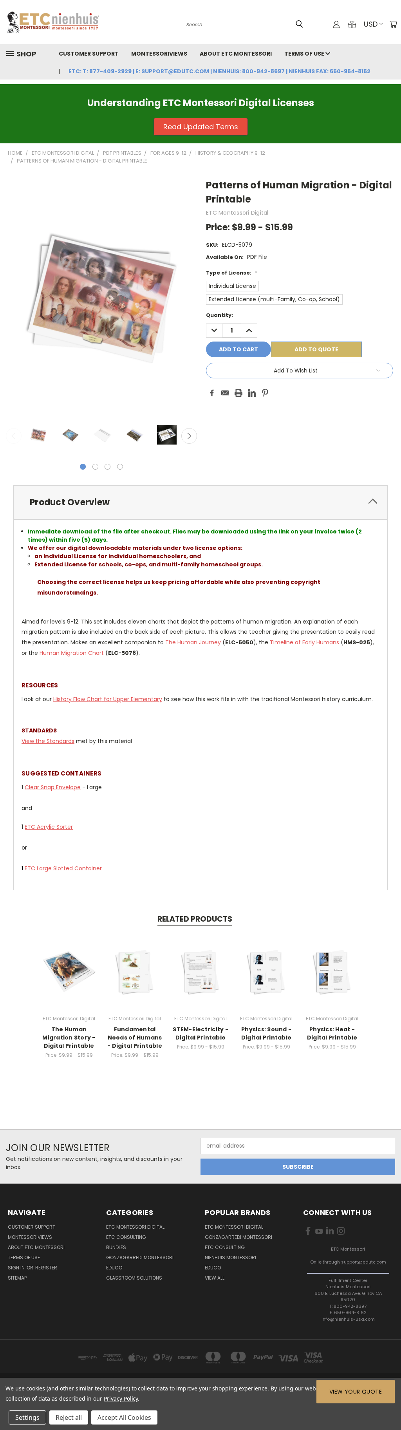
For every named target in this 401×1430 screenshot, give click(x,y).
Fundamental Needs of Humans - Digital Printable (134, 1037)
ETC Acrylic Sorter (49, 827)
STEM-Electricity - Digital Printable (200, 1033)
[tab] (200, 502)
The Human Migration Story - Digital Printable (68, 1037)
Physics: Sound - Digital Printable (266, 1033)
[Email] (225, 393)
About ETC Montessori (236, 54)
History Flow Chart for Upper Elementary (107, 699)
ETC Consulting (126, 1237)
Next (189, 436)
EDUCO (213, 1267)
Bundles (116, 1247)
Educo (114, 1267)
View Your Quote (355, 1392)
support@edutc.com (363, 1262)
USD (371, 24)
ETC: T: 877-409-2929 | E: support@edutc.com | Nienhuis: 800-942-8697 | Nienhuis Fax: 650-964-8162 (219, 71)
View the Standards (48, 741)
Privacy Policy (121, 1398)
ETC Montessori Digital (135, 1227)
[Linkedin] (252, 393)
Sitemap (17, 1278)
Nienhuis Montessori (230, 1257)
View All (214, 1278)
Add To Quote (316, 349)
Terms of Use (304, 54)
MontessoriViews (159, 54)
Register (46, 1267)
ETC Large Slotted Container (63, 868)
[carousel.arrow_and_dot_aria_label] (95, 467)
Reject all (69, 1417)
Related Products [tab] (194, 919)
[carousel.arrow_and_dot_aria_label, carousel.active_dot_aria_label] (83, 467)
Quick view (68, 963)
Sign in (17, 1267)
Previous (14, 436)
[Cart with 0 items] (393, 24)
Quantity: (219, 315)
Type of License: (231, 273)
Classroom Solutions (134, 1278)
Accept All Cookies (124, 1417)
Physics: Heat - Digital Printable (332, 1033)
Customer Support (89, 54)
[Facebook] (212, 393)
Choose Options (69, 977)
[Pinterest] (265, 393)
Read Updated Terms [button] (200, 127)
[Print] (238, 393)
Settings (27, 1417)
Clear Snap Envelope (53, 787)
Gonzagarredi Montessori (139, 1257)
